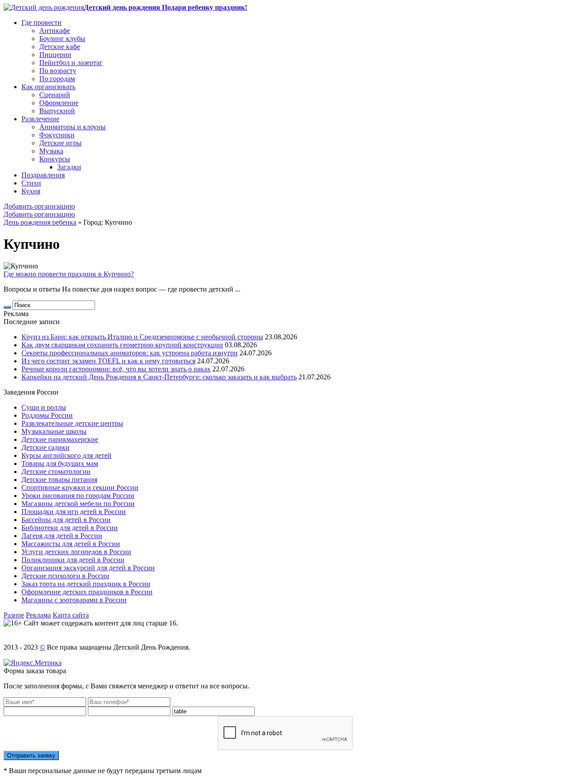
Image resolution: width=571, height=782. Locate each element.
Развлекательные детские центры (72, 423)
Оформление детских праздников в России (87, 592)
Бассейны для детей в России (66, 519)
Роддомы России (47, 415)
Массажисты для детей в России (70, 543)
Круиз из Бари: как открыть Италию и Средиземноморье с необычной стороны (142, 337)
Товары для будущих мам (59, 463)
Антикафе (54, 30)
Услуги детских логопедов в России (76, 552)
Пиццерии (55, 54)
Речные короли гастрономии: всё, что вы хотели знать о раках (116, 369)
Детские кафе (59, 46)
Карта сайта (71, 615)
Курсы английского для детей (66, 455)
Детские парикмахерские (59, 439)
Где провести (41, 22)
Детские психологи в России (65, 576)
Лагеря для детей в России (61, 535)
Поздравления (43, 175)
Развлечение (40, 119)
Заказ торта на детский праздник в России (85, 584)
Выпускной (57, 111)
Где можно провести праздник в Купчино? (69, 274)
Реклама (38, 615)
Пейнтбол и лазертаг (71, 62)
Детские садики (45, 447)
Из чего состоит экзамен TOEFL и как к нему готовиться (108, 361)
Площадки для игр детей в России (73, 511)
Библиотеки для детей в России (69, 527)
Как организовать (48, 87)
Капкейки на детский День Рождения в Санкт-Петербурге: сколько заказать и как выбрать (159, 377)
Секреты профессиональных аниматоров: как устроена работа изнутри (129, 353)
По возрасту (57, 70)
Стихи (31, 183)
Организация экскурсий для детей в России (88, 568)
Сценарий (54, 95)
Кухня (30, 191)
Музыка (51, 151)
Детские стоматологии (56, 471)
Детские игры (60, 143)
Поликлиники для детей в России (72, 560)
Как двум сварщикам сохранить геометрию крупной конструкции (122, 345)
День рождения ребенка (40, 222)
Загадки (69, 167)
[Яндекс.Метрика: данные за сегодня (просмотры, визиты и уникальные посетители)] (33, 663)
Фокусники (56, 135)
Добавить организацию (39, 206)
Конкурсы (54, 159)
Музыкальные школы (54, 431)
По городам (57, 78)
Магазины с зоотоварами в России (74, 600)
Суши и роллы (43, 407)
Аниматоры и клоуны (72, 127)
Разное (14, 615)
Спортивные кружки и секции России (79, 487)
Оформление (59, 103)
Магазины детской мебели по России (78, 503)
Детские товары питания (59, 479)
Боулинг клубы (62, 38)
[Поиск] (7, 307)
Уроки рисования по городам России (77, 495)
